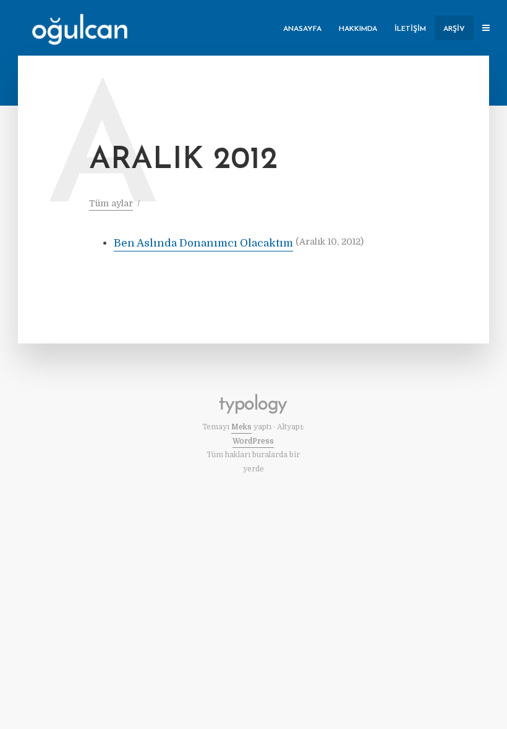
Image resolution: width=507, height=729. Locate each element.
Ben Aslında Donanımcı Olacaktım (203, 243)
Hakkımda (358, 29)
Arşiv (454, 29)
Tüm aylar (111, 203)
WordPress (253, 441)
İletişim (410, 29)
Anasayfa (302, 29)
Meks (241, 427)
